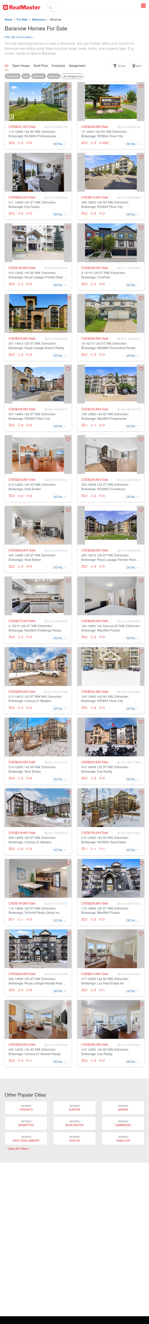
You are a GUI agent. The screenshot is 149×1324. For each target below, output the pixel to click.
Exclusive (58, 65)
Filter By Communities (19, 37)
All (6, 65)
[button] (68, 86)
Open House (21, 65)
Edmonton (39, 19)
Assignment (77, 65)
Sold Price (41, 65)
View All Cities (18, 1148)
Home (8, 19)
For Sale (22, 19)
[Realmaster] (21, 7)
